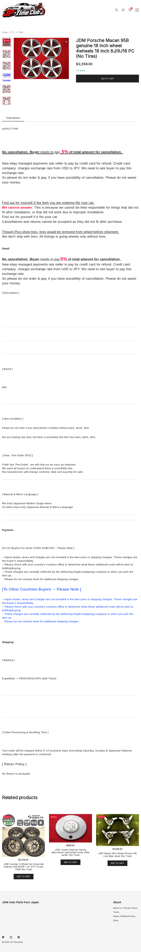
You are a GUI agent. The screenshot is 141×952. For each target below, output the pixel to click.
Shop (115, 920)
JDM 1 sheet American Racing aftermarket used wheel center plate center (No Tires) (70, 852)
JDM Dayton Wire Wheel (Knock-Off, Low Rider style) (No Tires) (117, 854)
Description (13, 117)
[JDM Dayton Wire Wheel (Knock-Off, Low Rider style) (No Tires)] (117, 830)
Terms (116, 912)
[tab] (13, 118)
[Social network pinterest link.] (18, 937)
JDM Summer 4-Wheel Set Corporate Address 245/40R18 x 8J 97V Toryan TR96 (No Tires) (24, 867)
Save (8, 41)
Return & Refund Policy (124, 916)
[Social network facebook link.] (3, 937)
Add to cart (107, 78)
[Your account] (123, 10)
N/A (21, 32)
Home (5, 32)
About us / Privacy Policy (125, 908)
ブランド (14, 32)
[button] (66, 42)
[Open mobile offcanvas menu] (137, 10)
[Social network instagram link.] (11, 937)
